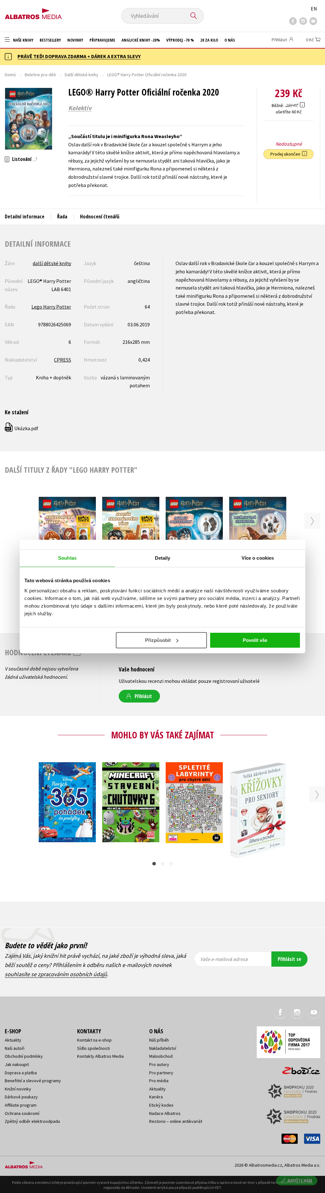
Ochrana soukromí (22, 1113)
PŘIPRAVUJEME (102, 40)
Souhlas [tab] (67, 558)
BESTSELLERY (50, 40)
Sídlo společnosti (93, 1048)
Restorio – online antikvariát (175, 1121)
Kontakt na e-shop (94, 1040)
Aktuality (13, 1040)
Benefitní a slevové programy (33, 1080)
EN (314, 8)
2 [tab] (162, 863)
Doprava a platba (21, 1073)
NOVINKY (75, 40)
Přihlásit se (289, 959)
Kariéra (156, 1097)
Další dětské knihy (81, 74)
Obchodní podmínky (24, 1056)
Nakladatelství (162, 1048)
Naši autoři (14, 1048)
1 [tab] (154, 863)
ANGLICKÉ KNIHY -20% (141, 40)
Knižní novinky (18, 1089)
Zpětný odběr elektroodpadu (32, 1121)
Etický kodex (161, 1105)
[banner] (33, 11)
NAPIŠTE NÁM (300, 1180)
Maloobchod (161, 1056)
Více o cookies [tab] (258, 558)
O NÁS (229, 40)
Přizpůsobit (158, 640)
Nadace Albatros (165, 1113)
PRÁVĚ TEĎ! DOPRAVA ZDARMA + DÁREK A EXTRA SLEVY (79, 56)
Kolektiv (79, 107)
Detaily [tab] (162, 558)
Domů (10, 74)
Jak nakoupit (17, 1064)
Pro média (159, 1080)
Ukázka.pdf (21, 428)
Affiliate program (20, 1105)
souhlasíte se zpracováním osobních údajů (56, 974)
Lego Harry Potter (51, 306)
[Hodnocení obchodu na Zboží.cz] (298, 1069)
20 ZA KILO (209, 40)
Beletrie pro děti (40, 74)
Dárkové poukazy (21, 1097)
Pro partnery (161, 1073)
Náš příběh (159, 1040)
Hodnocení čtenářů (99, 216)
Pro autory (159, 1064)
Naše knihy (22, 40)
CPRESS (62, 360)
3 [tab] (171, 863)
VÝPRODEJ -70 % (180, 40)
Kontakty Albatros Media (100, 1056)
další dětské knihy (52, 263)
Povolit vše (255, 640)
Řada (62, 216)
